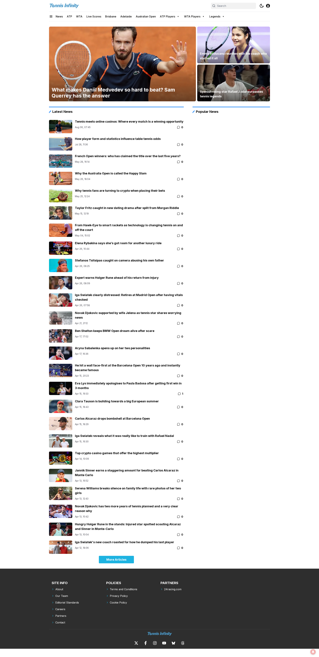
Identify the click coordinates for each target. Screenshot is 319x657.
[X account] (136, 643)
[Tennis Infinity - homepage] (64, 5)
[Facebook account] (146, 643)
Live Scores (93, 16)
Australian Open (146, 16)
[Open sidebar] (51, 16)
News (59, 16)
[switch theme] (261, 5)
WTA (79, 16)
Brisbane (110, 16)
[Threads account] (183, 643)
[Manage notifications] (313, 652)
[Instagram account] (155, 643)
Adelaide (126, 16)
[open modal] (268, 6)
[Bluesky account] (173, 643)
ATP (69, 16)
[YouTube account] (164, 643)
